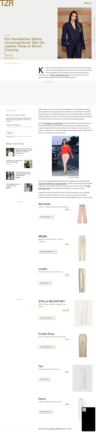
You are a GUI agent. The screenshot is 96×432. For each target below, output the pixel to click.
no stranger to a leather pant (53, 123)
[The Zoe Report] (6, 3)
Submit (9, 133)
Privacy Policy (10, 137)
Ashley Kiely (9, 55)
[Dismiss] (93, 409)
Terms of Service (29, 136)
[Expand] (83, 409)
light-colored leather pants (60, 75)
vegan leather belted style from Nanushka (52, 183)
